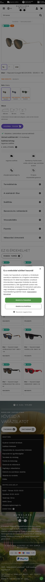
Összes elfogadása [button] (23, 300)
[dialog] (22, 291)
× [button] (40, 269)
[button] (22, 312)
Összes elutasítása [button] (23, 306)
